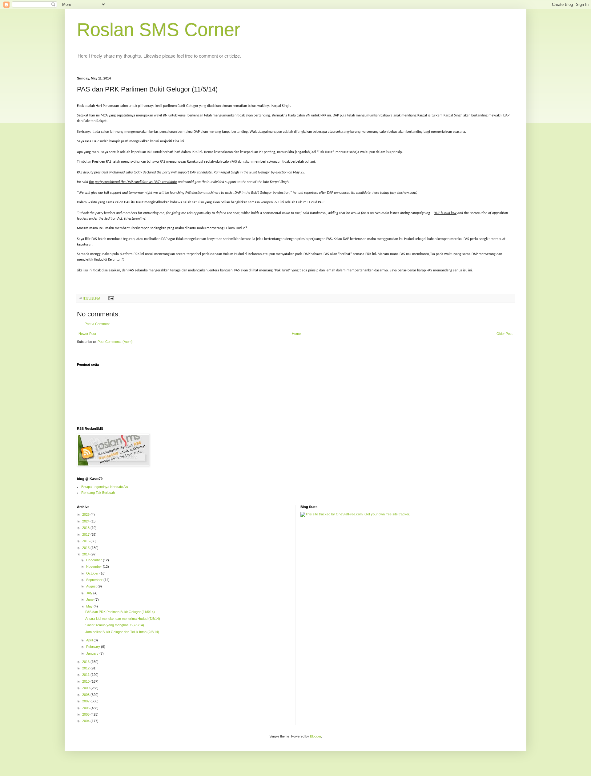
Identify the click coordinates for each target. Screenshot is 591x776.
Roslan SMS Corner (158, 29)
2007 (86, 701)
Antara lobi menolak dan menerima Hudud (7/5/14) (122, 618)
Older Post (505, 333)
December (94, 560)
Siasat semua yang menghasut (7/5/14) (114, 625)
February (93, 646)
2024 (86, 521)
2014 (86, 554)
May (90, 606)
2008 (86, 695)
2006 (86, 708)
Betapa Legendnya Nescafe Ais (104, 487)
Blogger (315, 736)
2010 (86, 681)
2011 (86, 674)
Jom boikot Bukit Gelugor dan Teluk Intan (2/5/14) (122, 632)
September (94, 580)
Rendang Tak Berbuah (98, 492)
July (89, 593)
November (94, 566)
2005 (86, 714)
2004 (86, 721)
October (92, 573)
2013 (86, 662)
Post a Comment (97, 324)
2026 (86, 514)
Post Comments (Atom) (115, 341)
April (90, 640)
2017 (86, 534)
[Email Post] (111, 298)
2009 (86, 688)
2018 (86, 528)
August (92, 586)
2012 (86, 668)
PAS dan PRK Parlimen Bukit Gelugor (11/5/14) (120, 612)
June (90, 599)
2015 (86, 548)
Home (296, 333)
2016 (86, 541)
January (92, 653)
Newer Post (87, 333)
